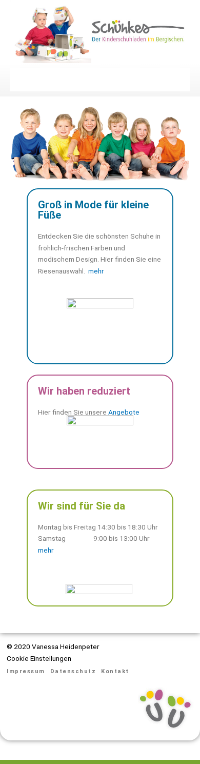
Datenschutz (73, 671)
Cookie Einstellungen (39, 658)
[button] (100, 79)
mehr (96, 271)
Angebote (123, 412)
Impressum (26, 671)
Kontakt (115, 671)
